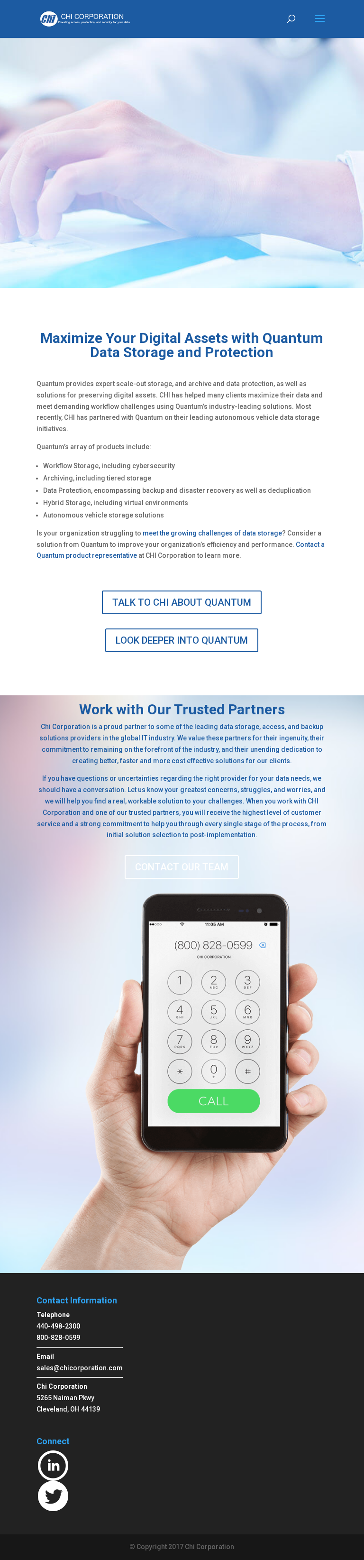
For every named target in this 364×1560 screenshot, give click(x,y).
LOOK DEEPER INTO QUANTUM (182, 640)
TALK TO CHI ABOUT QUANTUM (181, 602)
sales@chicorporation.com (79, 1368)
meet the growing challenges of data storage (212, 533)
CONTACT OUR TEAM (181, 867)
